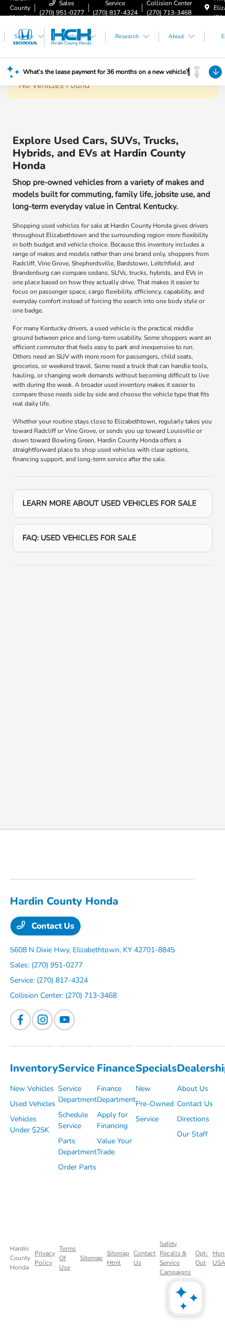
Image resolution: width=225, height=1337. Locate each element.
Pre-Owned (155, 1104)
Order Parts (77, 1167)
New (143, 1089)
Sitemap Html (118, 1258)
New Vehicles (32, 1089)
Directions (193, 1119)
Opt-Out (201, 1258)
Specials (156, 1068)
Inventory (34, 1068)
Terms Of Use (67, 1258)
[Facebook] (20, 1019)
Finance (116, 1068)
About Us (192, 1089)
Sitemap (91, 1258)
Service (76, 1068)
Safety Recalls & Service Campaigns (175, 1258)
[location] (207, 8)
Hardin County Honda (20, 1258)
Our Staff (192, 1134)
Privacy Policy (45, 1258)
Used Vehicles (32, 1104)
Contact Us (51, 926)
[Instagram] (42, 1019)
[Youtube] (64, 1019)
